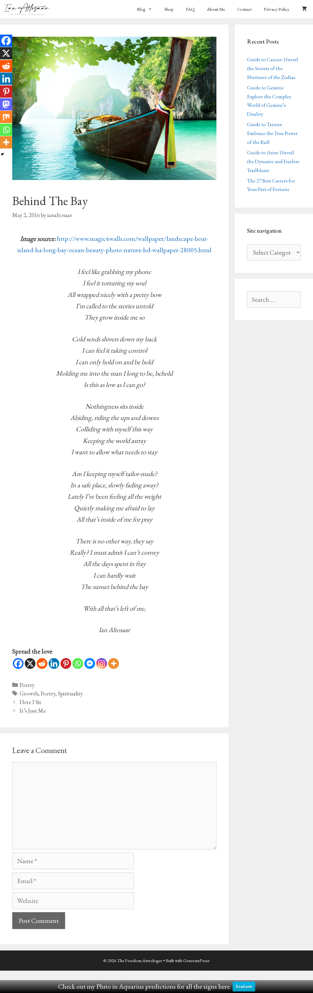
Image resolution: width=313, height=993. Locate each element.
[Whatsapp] (77, 663)
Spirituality (70, 693)
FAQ (190, 9)
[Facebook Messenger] (89, 663)
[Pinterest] (66, 663)
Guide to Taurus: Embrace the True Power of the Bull (272, 133)
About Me (216, 9)
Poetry (27, 685)
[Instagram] (101, 663)
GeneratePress (196, 960)
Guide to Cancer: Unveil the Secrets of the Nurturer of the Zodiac (272, 68)
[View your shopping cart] (304, 9)
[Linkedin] (54, 663)
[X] (30, 663)
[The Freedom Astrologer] (28, 9)
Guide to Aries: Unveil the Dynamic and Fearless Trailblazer (273, 161)
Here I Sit (30, 702)
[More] (113, 663)
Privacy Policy (276, 9)
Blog (141, 9)
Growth (29, 693)
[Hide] (2, 154)
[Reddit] (42, 663)
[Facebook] (18, 663)
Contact (244, 9)
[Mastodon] (6, 104)
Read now (244, 986)
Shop (169, 9)
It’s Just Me (33, 710)
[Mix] (6, 117)
